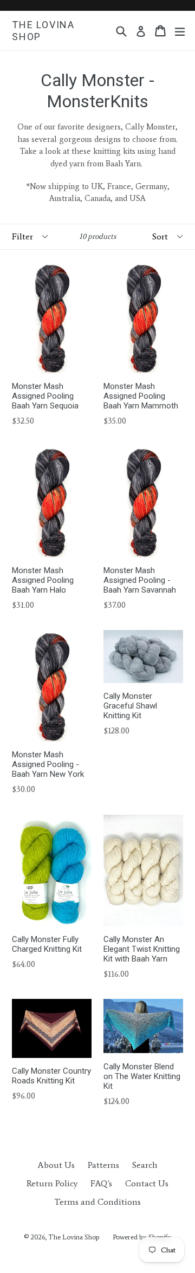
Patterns (103, 1165)
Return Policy (52, 1183)
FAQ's (101, 1183)
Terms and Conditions (97, 1202)
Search (145, 1165)
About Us (56, 1165)
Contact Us (146, 1183)
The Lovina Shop (43, 30)
